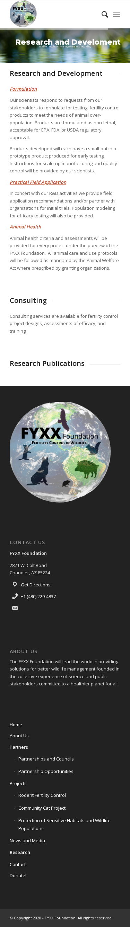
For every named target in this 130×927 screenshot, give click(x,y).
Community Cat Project (42, 808)
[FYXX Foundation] (54, 14)
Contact (18, 864)
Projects (18, 783)
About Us (19, 735)
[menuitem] (101, 14)
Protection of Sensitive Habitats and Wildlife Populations (64, 824)
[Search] (101, 14)
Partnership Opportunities (45, 771)
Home (16, 724)
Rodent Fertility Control (42, 795)
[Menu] (116, 14)
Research (20, 852)
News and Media (27, 840)
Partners (19, 747)
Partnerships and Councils (46, 759)
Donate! (18, 875)
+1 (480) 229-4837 (38, 596)
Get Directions (36, 585)
